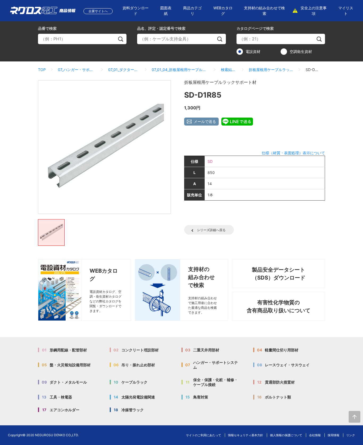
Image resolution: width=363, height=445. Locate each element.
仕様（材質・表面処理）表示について (293, 153)
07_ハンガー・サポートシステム (77, 69)
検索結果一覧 (229, 69)
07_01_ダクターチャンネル (124, 69)
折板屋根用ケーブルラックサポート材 (271, 69)
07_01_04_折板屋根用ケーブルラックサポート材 (180, 69)
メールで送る (205, 121)
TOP (42, 69)
